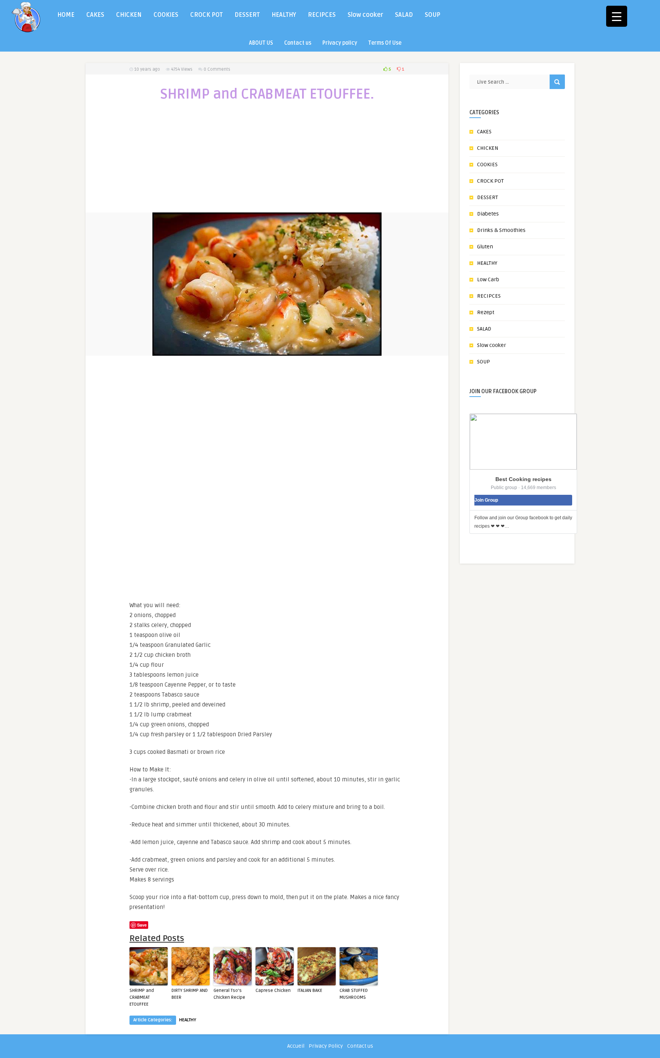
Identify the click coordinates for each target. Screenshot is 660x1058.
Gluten (485, 246)
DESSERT (247, 15)
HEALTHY (284, 15)
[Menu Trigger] (616, 16)
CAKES (95, 15)
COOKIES (166, 15)
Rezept (485, 312)
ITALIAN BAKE (310, 990)
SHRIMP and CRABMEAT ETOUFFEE (141, 997)
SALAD (404, 15)
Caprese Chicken (273, 990)
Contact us (297, 43)
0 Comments (217, 69)
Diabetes (488, 214)
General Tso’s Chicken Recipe (229, 994)
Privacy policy (339, 43)
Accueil (295, 1046)
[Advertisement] (267, 162)
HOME (65, 15)
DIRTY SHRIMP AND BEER (189, 994)
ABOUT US (261, 43)
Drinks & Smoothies (501, 230)
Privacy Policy (326, 1046)
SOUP (432, 15)
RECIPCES (322, 15)
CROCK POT (206, 15)
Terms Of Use (384, 43)
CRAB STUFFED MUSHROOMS (354, 994)
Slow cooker (365, 15)
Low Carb (488, 279)
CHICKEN (129, 15)
